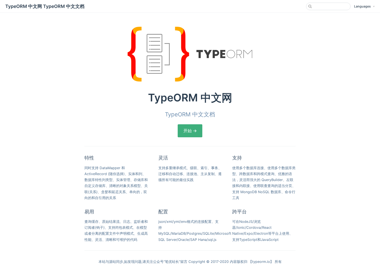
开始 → (190, 130)
